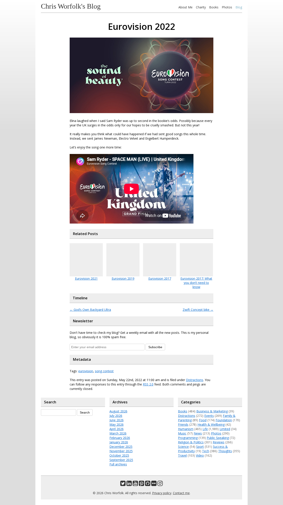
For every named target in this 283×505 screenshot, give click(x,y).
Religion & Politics (191, 442)
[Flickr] (154, 484)
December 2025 (120, 446)
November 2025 (121, 451)
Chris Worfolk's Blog (71, 6)
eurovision (85, 371)
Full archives (118, 464)
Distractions (194, 380)
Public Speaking (218, 438)
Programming (188, 438)
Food (203, 420)
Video (200, 455)
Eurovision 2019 (123, 278)
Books (213, 7)
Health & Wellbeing (211, 424)
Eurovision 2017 (159, 278)
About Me (185, 7)
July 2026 (115, 416)
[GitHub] (147, 484)
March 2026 (117, 433)
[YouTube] (135, 484)
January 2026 (118, 442)
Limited (225, 429)
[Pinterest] (141, 484)
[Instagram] (160, 484)
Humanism (185, 429)
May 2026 (116, 424)
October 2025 (119, 455)
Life (205, 429)
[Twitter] (123, 484)
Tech (205, 451)
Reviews (218, 442)
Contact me (181, 493)
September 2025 (121, 460)
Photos (227, 7)
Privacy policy (161, 493)
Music (182, 433)
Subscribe (155, 347)
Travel (182, 455)
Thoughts (225, 451)
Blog (238, 7)
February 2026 (119, 438)
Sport (200, 446)
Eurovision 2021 (86, 278)
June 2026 (116, 420)
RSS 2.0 (148, 384)
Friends (183, 424)
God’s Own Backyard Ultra (90, 310)
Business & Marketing (212, 411)
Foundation (224, 420)
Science (183, 446)
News (198, 433)
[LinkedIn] (129, 484)
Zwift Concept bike (198, 310)
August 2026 (118, 411)
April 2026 (116, 429)
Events (209, 416)
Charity (201, 7)
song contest (104, 371)
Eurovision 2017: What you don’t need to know (196, 282)
